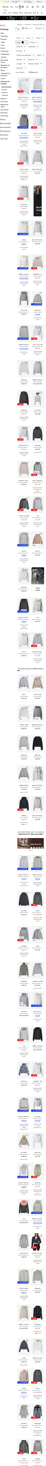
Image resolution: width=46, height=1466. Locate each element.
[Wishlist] (37, 7)
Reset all (34, 72)
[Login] (27, 7)
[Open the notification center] (32, 7)
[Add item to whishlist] (27, 80)
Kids (16, 7)
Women (5, 7)
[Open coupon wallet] (22, 7)
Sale (28, 38)
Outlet (7, 1)
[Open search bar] (41, 13)
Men (11, 7)
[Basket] (43, 7)
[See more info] (24, 109)
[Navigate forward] (37, 13)
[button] (27, 28)
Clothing (28, 24)
